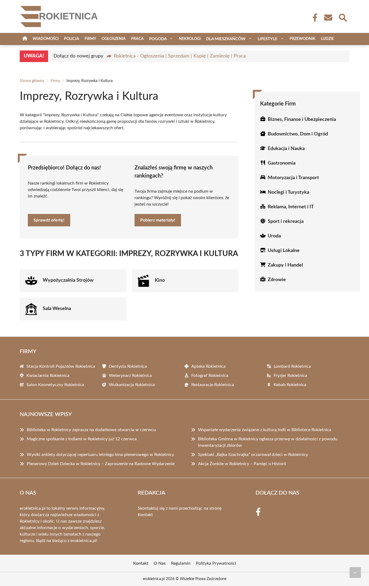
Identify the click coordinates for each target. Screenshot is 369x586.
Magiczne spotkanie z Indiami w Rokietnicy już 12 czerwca (82, 439)
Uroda (274, 236)
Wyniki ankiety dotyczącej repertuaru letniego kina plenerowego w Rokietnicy (100, 454)
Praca (137, 39)
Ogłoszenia (114, 39)
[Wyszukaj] (342, 17)
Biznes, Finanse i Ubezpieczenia (302, 119)
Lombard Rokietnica (292, 366)
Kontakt (145, 515)
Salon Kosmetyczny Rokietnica (55, 385)
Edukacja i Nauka (286, 148)
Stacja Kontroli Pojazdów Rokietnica (60, 366)
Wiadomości (46, 39)
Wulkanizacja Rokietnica (132, 385)
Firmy (90, 39)
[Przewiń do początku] (355, 572)
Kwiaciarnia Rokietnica (47, 375)
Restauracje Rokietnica (212, 385)
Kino (160, 280)
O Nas (160, 563)
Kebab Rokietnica (290, 385)
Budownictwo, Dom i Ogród (298, 134)
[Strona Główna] (25, 39)
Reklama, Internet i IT (291, 207)
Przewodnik (303, 39)
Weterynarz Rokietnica (130, 375)
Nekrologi (190, 39)
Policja (71, 39)
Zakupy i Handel (285, 265)
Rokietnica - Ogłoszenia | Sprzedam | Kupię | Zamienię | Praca (180, 56)
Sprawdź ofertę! (49, 220)
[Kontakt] (328, 17)
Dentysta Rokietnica (128, 366)
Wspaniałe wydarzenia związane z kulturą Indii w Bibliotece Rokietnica (264, 430)
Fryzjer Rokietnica (290, 375)
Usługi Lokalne (284, 250)
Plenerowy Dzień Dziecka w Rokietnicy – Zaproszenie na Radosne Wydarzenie (101, 464)
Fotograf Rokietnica (209, 375)
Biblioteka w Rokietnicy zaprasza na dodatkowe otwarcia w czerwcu (91, 430)
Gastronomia (282, 163)
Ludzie (327, 39)
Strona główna (32, 81)
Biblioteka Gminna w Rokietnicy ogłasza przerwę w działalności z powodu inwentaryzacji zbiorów (267, 442)
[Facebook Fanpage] (313, 17)
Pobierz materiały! (157, 220)
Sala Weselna (57, 308)
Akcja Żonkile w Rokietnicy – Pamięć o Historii (242, 464)
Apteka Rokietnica (208, 366)
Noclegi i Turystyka (288, 192)
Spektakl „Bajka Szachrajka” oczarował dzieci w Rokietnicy (253, 454)
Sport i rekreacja (286, 221)
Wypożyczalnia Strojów (68, 280)
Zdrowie (277, 279)
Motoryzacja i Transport (293, 177)
